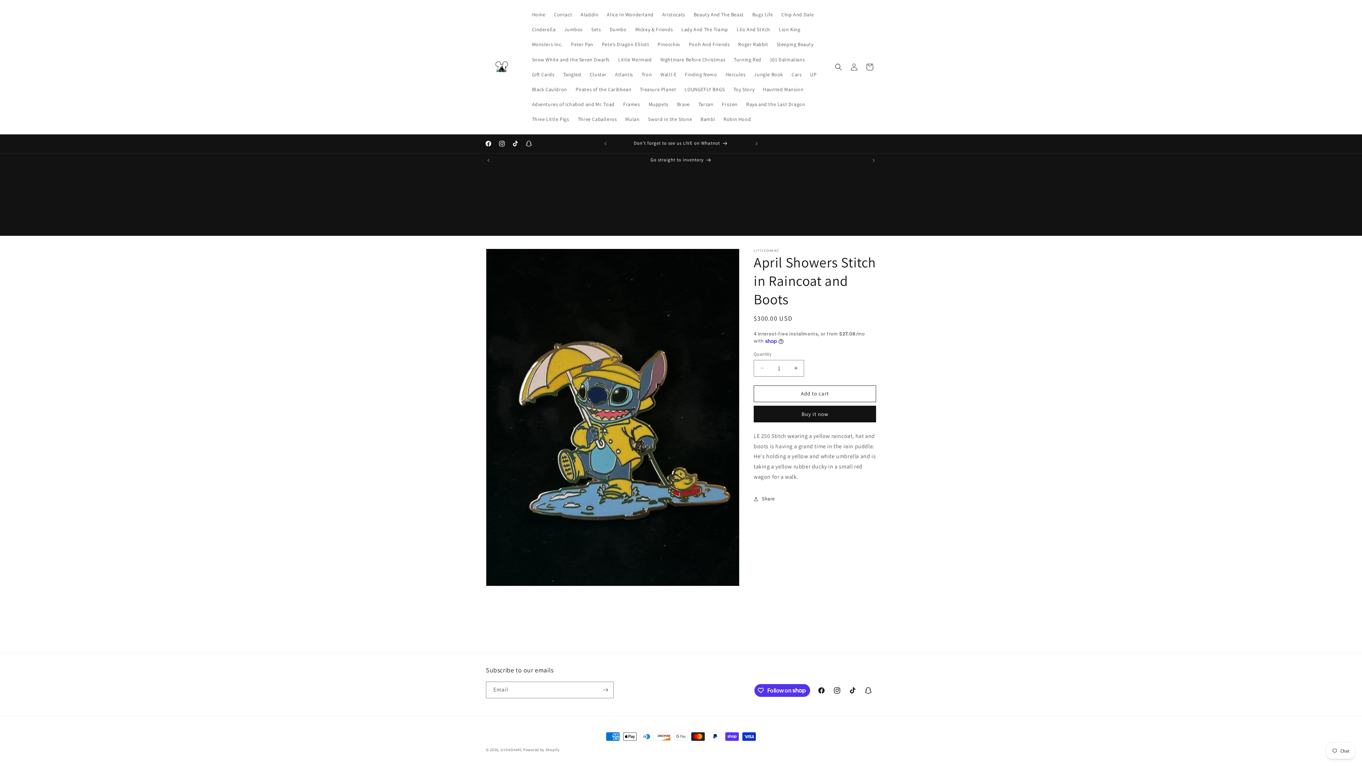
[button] (838, 67)
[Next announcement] (756, 143)
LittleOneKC (511, 749)
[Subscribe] (605, 690)
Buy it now (815, 414)
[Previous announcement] (605, 143)
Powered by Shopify (541, 749)
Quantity (762, 354)
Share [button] (768, 498)
